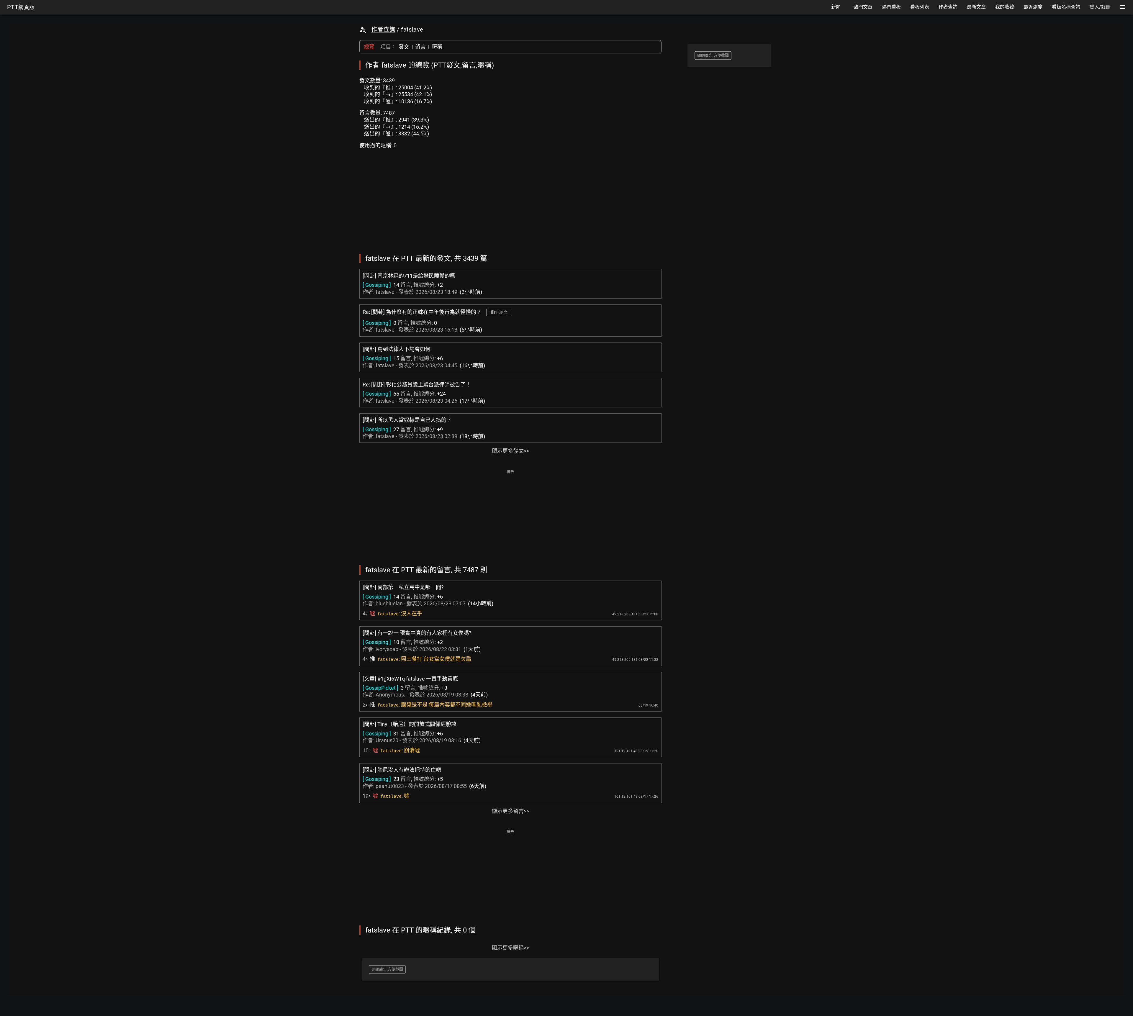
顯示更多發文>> (510, 451)
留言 (420, 47)
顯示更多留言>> (510, 811)
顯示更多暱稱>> (510, 948)
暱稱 (437, 47)
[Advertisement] (510, 517)
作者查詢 (383, 29)
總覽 (369, 47)
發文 (404, 47)
